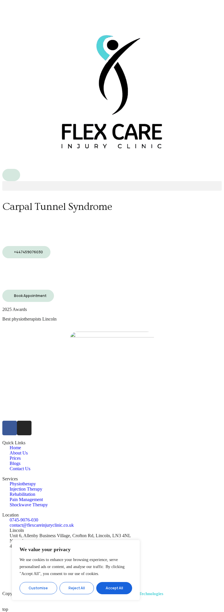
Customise (38, 588)
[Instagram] (24, 428)
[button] (112, 186)
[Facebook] (9, 428)
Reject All (77, 588)
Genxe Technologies (144, 593)
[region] (76, 570)
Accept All (114, 588)
